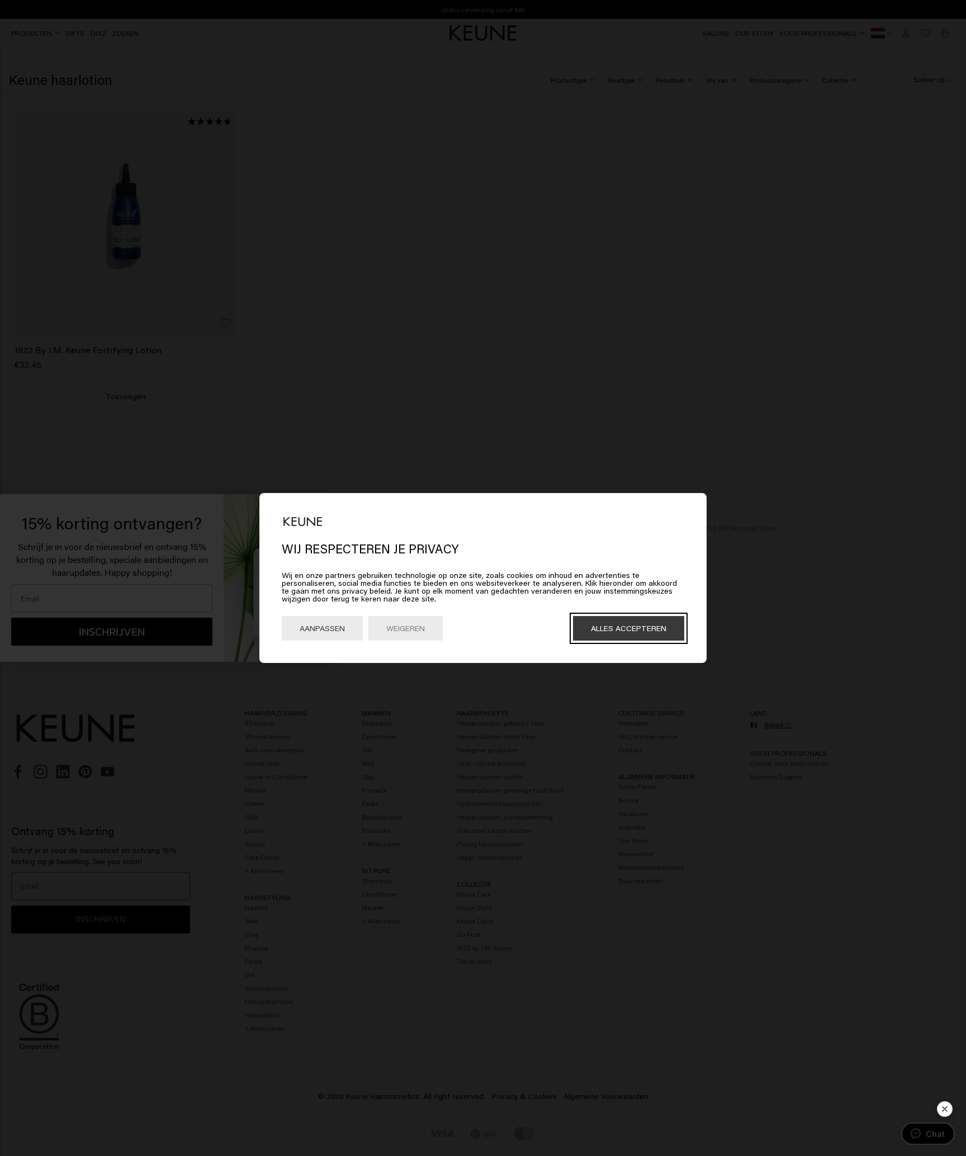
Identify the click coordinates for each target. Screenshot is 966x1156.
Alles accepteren (628, 628)
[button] (945, 1109)
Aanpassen (322, 628)
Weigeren (405, 628)
